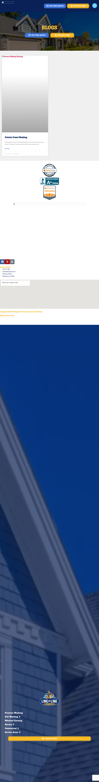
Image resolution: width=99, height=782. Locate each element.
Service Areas (11, 732)
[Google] (12, 261)
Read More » (7, 148)
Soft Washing (11, 717)
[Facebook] (2, 261)
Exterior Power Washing (16, 137)
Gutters (8, 725)
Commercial (11, 728)
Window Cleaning (13, 721)
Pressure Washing (14, 713)
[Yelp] (7, 261)
